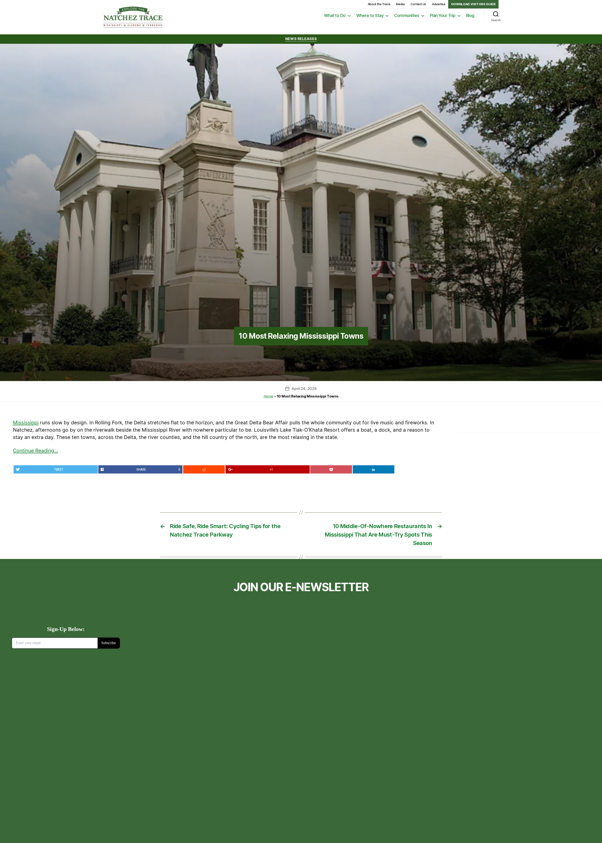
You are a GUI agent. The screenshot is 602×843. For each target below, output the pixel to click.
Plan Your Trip (442, 15)
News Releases (301, 39)
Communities (406, 15)
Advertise (438, 4)
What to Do (335, 15)
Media (400, 4)
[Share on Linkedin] (374, 469)
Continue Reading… (35, 451)
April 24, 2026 (304, 388)
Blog (470, 15)
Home (268, 396)
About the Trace (379, 4)
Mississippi (26, 423)
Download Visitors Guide (473, 4)
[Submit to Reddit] (204, 469)
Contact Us (418, 4)
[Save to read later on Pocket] (331, 469)
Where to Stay (370, 15)
